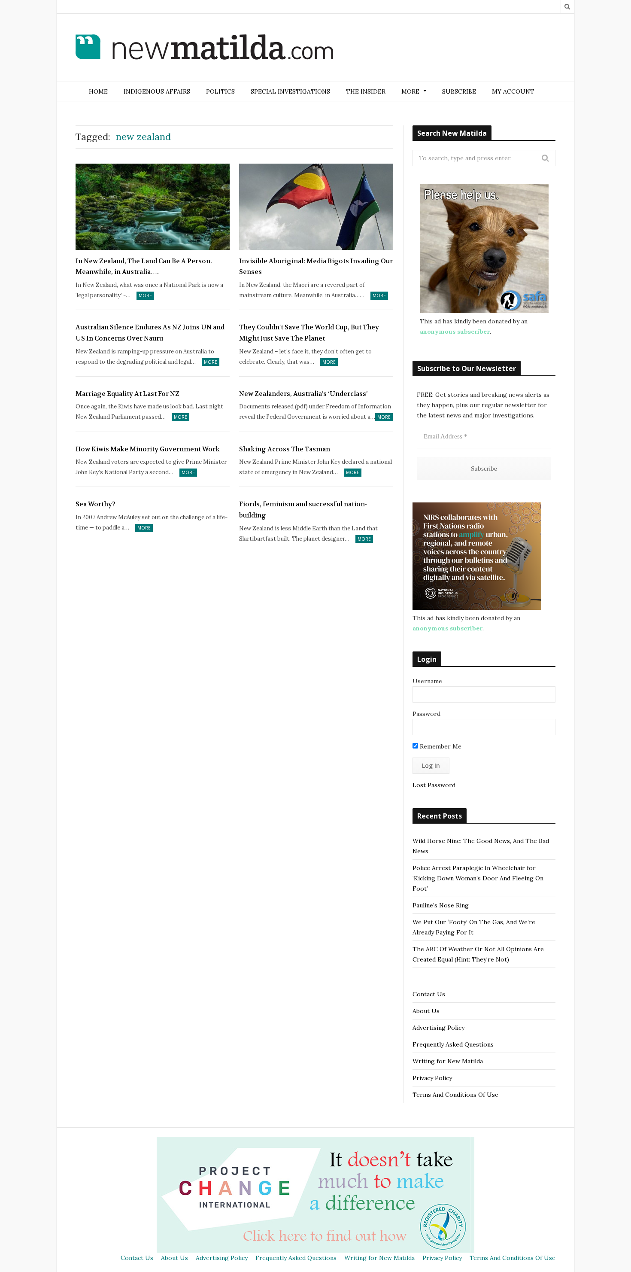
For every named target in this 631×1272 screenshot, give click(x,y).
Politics (220, 91)
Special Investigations (290, 91)
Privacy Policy (432, 1078)
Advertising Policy (438, 1028)
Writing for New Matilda (448, 1061)
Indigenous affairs (157, 91)
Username (427, 681)
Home (98, 91)
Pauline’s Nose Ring (441, 905)
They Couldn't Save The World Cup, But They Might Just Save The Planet (309, 333)
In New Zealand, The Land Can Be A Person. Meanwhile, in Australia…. (144, 267)
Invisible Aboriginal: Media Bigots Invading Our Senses (316, 267)
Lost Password (434, 785)
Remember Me (439, 746)
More (145, 295)
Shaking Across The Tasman (284, 449)
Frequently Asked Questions (453, 1044)
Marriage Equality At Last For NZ (127, 394)
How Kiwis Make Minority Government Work (148, 449)
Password (426, 714)
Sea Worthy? (95, 504)
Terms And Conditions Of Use (455, 1095)
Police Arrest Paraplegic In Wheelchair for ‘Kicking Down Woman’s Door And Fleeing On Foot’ (478, 878)
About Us (426, 1011)
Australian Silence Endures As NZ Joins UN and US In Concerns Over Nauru (150, 333)
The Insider (365, 91)
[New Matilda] (204, 48)
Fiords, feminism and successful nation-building (303, 510)
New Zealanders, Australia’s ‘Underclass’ (303, 394)
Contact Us (429, 994)
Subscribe (459, 91)
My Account (513, 91)
